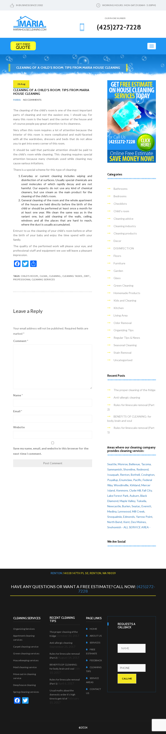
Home (56, 75)
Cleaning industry (125, 226)
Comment (20, 341)
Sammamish (114, 469)
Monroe (123, 464)
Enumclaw (125, 480)
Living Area (121, 315)
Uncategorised (123, 360)
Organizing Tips (124, 330)
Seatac (136, 506)
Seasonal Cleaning (125, 345)
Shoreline (129, 469)
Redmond (142, 469)
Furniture (119, 263)
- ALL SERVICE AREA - (136, 527)
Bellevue (134, 464)
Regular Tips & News (127, 337)
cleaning (55, 275)
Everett (146, 506)
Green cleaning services (26, 653)
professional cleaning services (34, 279)
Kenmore (122, 490)
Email (17, 411)
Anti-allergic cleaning (127, 397)
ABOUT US (96, 635)
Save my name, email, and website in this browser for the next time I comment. (50, 451)
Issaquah (113, 474)
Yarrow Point (144, 516)
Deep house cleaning (24, 685)
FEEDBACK (96, 660)
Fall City (147, 490)
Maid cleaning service (25, 667)
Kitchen (119, 308)
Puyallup (112, 480)
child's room (29, 275)
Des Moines (138, 522)
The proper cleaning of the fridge (134, 390)
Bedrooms (120, 196)
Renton (125, 474)
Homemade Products (127, 293)
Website (19, 427)
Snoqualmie (114, 516)
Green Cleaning (123, 285)
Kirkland (135, 485)
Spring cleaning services (26, 691)
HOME (93, 628)
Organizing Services (24, 628)
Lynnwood (124, 511)
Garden (118, 270)
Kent (126, 522)
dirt (86, 275)
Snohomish (114, 527)
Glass (117, 278)
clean (43, 275)
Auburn (134, 495)
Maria (17, 99)
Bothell (135, 474)
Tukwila (141, 501)
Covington (147, 474)
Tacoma (146, 464)
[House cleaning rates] (83, 46)
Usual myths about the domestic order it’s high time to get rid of (62, 694)
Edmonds (129, 516)
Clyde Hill (135, 490)
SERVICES (95, 642)
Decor (117, 241)
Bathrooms (121, 188)
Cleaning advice (123, 218)
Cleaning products (125, 233)
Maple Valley (127, 501)
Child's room (121, 211)
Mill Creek (138, 511)
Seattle (112, 464)
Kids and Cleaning (125, 300)
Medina (112, 511)
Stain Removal (122, 352)
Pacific (137, 480)
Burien (126, 506)
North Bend (114, 522)
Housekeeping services (26, 660)
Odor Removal (123, 323)
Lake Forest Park (117, 495)
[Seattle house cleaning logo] (29, 22)
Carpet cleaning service (25, 646)
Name (18, 395)
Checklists (120, 203)
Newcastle (114, 506)
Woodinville (121, 485)
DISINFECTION (124, 248)
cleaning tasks (72, 275)
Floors (117, 255)
